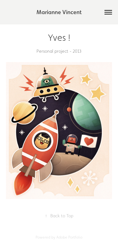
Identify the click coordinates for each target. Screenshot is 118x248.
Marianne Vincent (59, 12)
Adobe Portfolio (69, 237)
